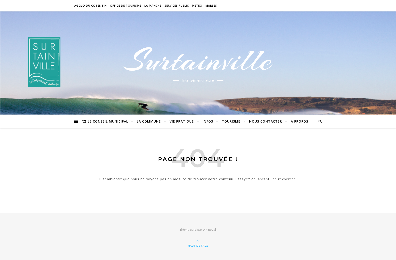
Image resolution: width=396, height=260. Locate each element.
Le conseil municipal (108, 121)
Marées (211, 6)
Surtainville (198, 60)
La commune (149, 121)
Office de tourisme (125, 6)
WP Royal (209, 229)
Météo (197, 6)
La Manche (152, 6)
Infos (208, 121)
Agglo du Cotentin (90, 6)
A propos (299, 121)
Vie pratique (182, 121)
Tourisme (231, 121)
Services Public (177, 6)
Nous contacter (265, 121)
